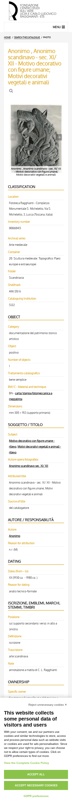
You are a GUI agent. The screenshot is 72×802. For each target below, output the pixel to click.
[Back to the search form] (11, 90)
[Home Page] (36, 11)
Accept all (36, 774)
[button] (59, 137)
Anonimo (14, 536)
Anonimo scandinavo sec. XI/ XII (28, 466)
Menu (57, 27)
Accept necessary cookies (36, 785)
